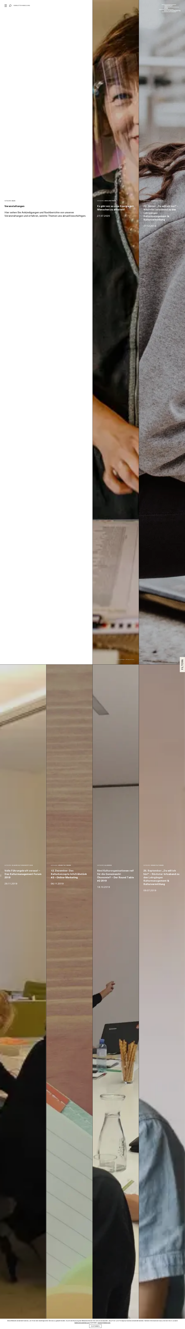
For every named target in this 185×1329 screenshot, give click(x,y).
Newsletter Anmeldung (22, 5)
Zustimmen (95, 1326)
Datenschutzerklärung (82, 1323)
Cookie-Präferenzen (104, 1323)
